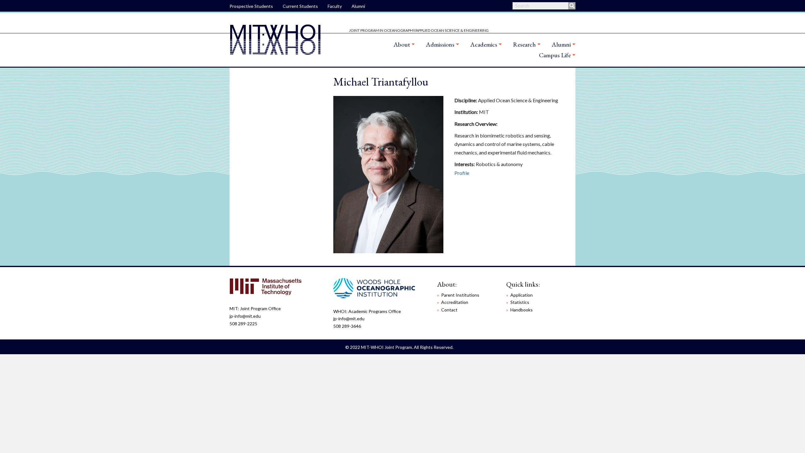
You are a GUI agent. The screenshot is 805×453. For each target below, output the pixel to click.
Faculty (335, 6)
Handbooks (521, 309)
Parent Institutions (460, 295)
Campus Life (555, 55)
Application (521, 295)
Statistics (519, 302)
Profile (461, 173)
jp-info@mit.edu (245, 316)
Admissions (440, 44)
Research (524, 44)
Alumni (358, 6)
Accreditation (454, 302)
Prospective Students (251, 6)
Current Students (300, 6)
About (401, 44)
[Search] (571, 5)
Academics (483, 44)
